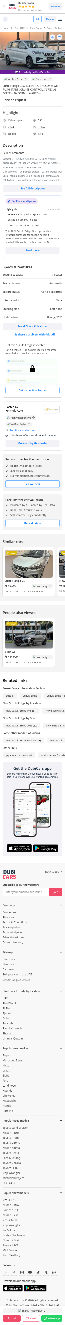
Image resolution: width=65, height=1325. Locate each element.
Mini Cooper (10, 1250)
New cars (8, 964)
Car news (8, 969)
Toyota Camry (11, 1143)
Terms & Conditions (15, 922)
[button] (4, 6)
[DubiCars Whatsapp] (54, 1272)
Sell (37, 19)
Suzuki (10, 695)
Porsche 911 (10, 1210)
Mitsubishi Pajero (13, 1178)
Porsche (8, 1111)
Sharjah (7, 1033)
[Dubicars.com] (9, 874)
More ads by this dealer (33, 443)
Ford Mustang (11, 1158)
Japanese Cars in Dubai (19, 755)
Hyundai (8, 1090)
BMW (6, 1075)
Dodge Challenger (14, 1235)
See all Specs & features (33, 326)
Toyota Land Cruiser (15, 1128)
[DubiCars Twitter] (46, 1272)
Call (14, 1318)
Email (33, 1318)
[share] (52, 37)
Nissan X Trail (11, 1240)
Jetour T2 (8, 1200)
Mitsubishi (9, 1101)
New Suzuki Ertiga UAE (19, 710)
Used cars (9, 959)
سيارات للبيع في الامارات (16, 980)
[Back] (5, 19)
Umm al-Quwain (13, 1038)
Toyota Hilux (10, 1168)
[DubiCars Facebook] (14, 1272)
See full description (32, 188)
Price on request (14, 100)
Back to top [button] (52, 871)
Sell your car (32, 484)
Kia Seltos (9, 1230)
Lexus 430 (9, 1183)
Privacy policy (11, 927)
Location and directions (23, 430)
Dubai (6, 1018)
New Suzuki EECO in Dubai (21, 740)
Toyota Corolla (12, 1163)
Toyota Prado (11, 1138)
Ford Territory (11, 1255)
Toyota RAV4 (10, 1245)
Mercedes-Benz (12, 1060)
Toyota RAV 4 (11, 1153)
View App (55, 6)
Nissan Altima (11, 1148)
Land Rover (10, 1085)
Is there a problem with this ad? (35, 334)
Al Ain (6, 1008)
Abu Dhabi (9, 1003)
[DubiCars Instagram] (22, 1272)
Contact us (9, 912)
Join (56, 892)
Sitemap (8, 952)
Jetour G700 (10, 1220)
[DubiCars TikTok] (38, 1272)
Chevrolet (9, 1095)
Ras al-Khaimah (12, 1028)
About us (8, 917)
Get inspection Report (32, 390)
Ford (5, 1080)
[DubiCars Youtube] (30, 1272)
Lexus (6, 1070)
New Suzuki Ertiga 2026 (19, 725)
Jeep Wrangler (11, 1173)
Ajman (7, 1013)
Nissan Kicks (10, 1215)
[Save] (59, 37)
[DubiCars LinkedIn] (6, 1272)
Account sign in (12, 932)
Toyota (7, 1055)
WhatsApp (54, 1318)
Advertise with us (13, 937)
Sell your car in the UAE (17, 974)
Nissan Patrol (11, 1133)
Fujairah (8, 1023)
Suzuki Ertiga (30, 695)
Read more (33, 250)
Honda (7, 1106)
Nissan (7, 1065)
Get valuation (32, 523)
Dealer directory (13, 942)
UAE (5, 998)
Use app (50, 19)
